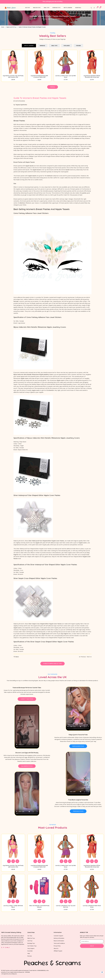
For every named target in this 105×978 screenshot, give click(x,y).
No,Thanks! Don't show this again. (72, 513)
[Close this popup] (87, 474)
